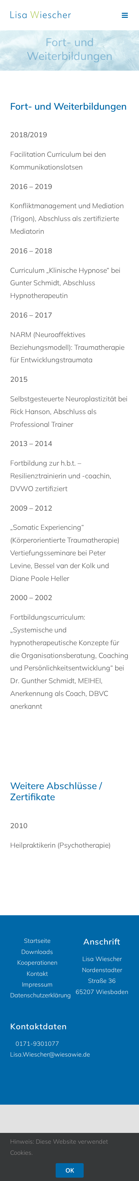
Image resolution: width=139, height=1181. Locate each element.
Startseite (37, 941)
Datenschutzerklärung (37, 995)
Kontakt (37, 973)
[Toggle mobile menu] (125, 15)
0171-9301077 (37, 1043)
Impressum (37, 984)
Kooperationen (37, 962)
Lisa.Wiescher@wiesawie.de (50, 1054)
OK (69, 1170)
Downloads (37, 952)
